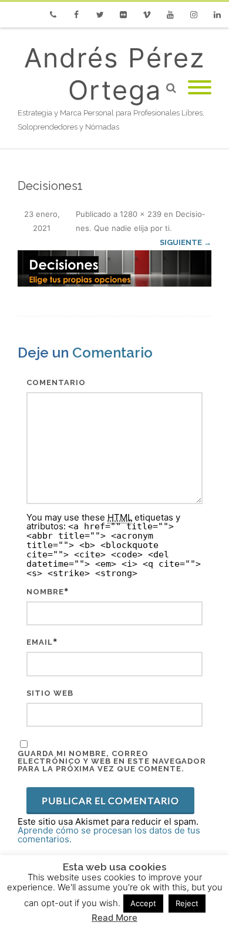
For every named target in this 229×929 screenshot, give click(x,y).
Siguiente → (185, 242)
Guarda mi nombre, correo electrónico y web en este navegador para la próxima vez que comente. (112, 761)
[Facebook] (76, 15)
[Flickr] (123, 15)
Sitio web (49, 693)
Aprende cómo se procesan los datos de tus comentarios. (109, 835)
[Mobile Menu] (199, 88)
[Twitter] (100, 15)
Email (39, 642)
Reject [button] (187, 903)
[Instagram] (194, 15)
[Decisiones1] (114, 268)
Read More (114, 917)
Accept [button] (143, 903)
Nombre (45, 591)
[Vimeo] (147, 15)
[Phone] (53, 15)
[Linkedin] (217, 15)
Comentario (56, 382)
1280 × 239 (140, 214)
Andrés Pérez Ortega (114, 74)
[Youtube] (170, 15)
